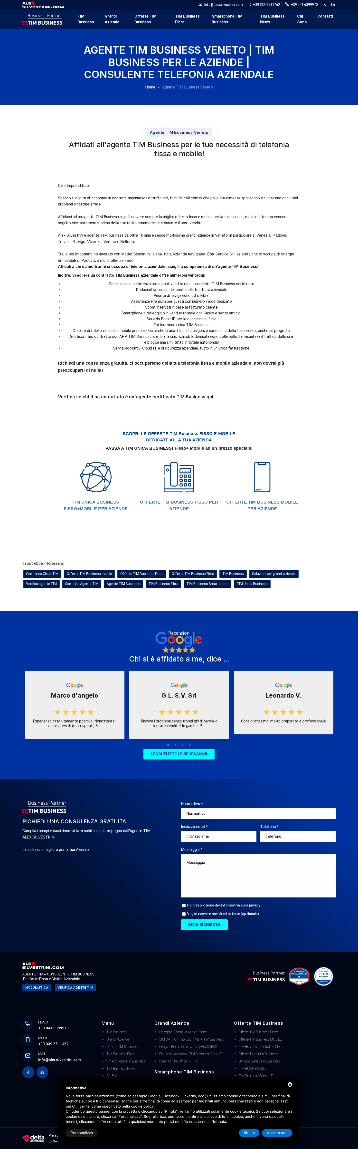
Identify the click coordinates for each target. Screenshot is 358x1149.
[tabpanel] (74, 704)
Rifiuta (249, 1132)
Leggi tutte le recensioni (179, 754)
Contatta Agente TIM (81, 584)
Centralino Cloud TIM (42, 574)
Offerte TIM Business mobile (89, 574)
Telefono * (269, 826)
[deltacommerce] (33, 1138)
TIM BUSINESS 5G (252, 1069)
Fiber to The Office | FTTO (178, 1061)
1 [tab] (168, 745)
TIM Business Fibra (187, 19)
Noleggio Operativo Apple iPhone (183, 1032)
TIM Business (85, 19)
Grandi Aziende (112, 19)
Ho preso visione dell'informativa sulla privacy (223, 905)
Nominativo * (192, 803)
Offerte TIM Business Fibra (193, 574)
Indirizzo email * (194, 826)
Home (150, 87)
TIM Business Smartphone (207, 584)
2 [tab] (175, 745)
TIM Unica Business (252, 584)
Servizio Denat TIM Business (259, 1061)
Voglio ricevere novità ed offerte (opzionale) (223, 914)
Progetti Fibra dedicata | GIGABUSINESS (188, 1047)
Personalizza (82, 1132)
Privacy (54, 1135)
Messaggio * (191, 849)
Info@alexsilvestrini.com (223, 5)
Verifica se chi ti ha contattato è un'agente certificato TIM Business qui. (136, 396)
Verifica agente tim (75, 987)
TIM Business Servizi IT (256, 1076)
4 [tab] (190, 745)
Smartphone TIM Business (227, 19)
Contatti (325, 16)
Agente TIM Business (123, 584)
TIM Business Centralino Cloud (261, 1047)
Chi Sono (302, 19)
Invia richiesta (204, 924)
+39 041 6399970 (304, 5)
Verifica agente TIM (41, 584)
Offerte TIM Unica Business (258, 1054)
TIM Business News (272, 19)
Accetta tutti (277, 1132)
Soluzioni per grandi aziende (274, 574)
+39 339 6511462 (266, 5)
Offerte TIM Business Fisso (141, 574)
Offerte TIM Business (145, 19)
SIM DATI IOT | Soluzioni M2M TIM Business (191, 1039)
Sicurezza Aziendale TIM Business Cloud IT (190, 1054)
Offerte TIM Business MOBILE (260, 1039)
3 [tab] (182, 745)
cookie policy (142, 1106)
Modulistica (36, 987)
